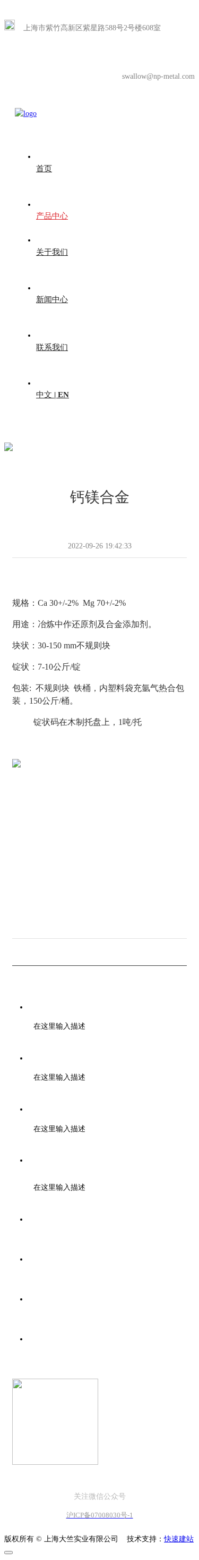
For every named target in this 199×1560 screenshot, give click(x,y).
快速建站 (179, 1539)
